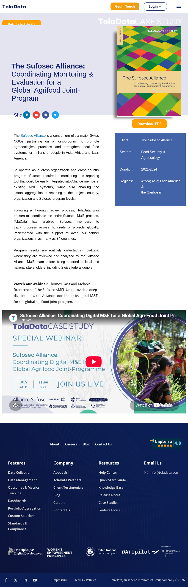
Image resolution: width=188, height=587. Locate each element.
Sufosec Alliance (33, 135)
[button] (178, 6)
